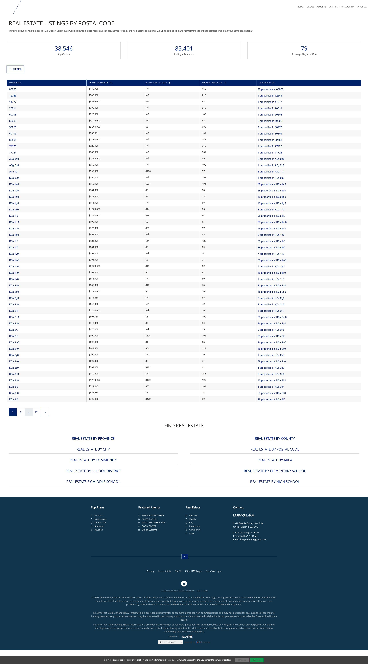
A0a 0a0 (14, 159)
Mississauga (100, 519)
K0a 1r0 (13, 241)
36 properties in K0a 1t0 (271, 247)
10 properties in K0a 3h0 (272, 380)
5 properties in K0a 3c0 (271, 367)
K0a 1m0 (14, 222)
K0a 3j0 (13, 386)
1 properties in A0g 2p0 (271, 165)
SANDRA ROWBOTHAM (153, 515)
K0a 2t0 (13, 336)
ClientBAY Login (193, 571)
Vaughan (98, 529)
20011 (12, 108)
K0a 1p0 (14, 234)
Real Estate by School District (93, 470)
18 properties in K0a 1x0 (272, 272)
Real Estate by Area (275, 460)
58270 (12, 127)
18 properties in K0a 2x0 (272, 348)
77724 (12, 152)
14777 (12, 102)
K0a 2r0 (13, 329)
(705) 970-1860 (249, 536)
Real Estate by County (275, 438)
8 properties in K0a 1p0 (271, 234)
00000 (12, 89)
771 (37, 412)
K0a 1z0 (14, 279)
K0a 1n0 (14, 228)
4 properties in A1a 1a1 (271, 171)
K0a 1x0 (14, 272)
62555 (12, 140)
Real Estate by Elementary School (275, 470)
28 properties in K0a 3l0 (271, 399)
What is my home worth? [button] (341, 6)
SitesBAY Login (214, 571)
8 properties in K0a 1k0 (271, 209)
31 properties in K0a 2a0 (272, 285)
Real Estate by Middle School (93, 481)
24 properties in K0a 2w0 (272, 342)
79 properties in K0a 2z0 (272, 361)
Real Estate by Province (93, 438)
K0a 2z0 (14, 361)
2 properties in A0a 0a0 (271, 159)
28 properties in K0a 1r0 (271, 241)
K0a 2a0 (14, 285)
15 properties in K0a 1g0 (272, 203)
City (191, 522)
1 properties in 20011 (270, 108)
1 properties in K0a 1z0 (271, 279)
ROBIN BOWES (149, 526)
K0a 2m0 (14, 317)
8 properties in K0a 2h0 (271, 304)
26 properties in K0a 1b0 (272, 190)
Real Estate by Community (93, 460)
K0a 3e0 (14, 374)
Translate (205, 642)
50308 (12, 114)
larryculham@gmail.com (253, 539)
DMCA (178, 571)
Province (193, 515)
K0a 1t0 (13, 247)
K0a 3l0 (13, 399)
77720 (12, 146)
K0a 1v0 (14, 253)
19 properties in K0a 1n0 (272, 228)
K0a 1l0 (13, 215)
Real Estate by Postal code (274, 449)
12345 (12, 95)
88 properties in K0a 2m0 (272, 317)
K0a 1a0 (14, 184)
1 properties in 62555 (270, 140)
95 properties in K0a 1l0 (271, 215)
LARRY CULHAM (149, 529)
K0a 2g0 (14, 298)
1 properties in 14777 (270, 102)
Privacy (150, 571)
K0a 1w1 (14, 266)
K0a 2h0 (14, 304)
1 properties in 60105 (270, 133)
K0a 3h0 (14, 380)
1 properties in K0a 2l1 (271, 310)
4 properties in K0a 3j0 (271, 386)
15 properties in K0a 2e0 (272, 291)
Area (191, 533)
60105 (12, 133)
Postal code (194, 526)
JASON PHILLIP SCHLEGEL (154, 522)
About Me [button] (321, 6)
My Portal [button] (361, 6)
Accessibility (164, 571)
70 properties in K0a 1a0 (272, 184)
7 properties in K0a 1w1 (271, 266)
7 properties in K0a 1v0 (271, 253)
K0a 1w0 (14, 260)
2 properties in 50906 (270, 121)
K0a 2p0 (14, 323)
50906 (12, 121)
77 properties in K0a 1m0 (272, 222)
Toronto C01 (100, 522)
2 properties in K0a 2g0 (271, 298)
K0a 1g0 (14, 203)
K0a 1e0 (14, 197)
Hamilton (98, 515)
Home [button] (300, 6)
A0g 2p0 (14, 165)
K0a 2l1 (13, 310)
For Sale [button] (310, 6)
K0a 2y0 (14, 355)
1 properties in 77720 (270, 146)
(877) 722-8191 (251, 532)
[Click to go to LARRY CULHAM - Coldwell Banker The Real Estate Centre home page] (7, 7)
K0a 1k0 (14, 209)
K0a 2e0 (14, 291)
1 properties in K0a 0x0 (271, 178)
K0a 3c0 (14, 367)
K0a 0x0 (14, 178)
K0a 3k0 (14, 393)
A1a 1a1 (14, 171)
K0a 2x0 (14, 348)
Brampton (99, 526)
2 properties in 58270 (270, 127)
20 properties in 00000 (270, 89)
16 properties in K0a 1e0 (272, 197)
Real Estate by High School (275, 481)
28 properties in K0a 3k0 (272, 393)
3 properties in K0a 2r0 (271, 329)
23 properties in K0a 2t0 (271, 336)
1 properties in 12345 (270, 95)
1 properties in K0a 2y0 (271, 355)
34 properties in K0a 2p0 (272, 323)
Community (194, 529)
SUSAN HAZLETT (149, 519)
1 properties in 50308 (270, 114)
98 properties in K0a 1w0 (272, 260)
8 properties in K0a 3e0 (271, 374)
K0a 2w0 (14, 342)
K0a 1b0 (14, 190)
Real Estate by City (93, 449)
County (192, 519)
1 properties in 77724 (270, 152)
